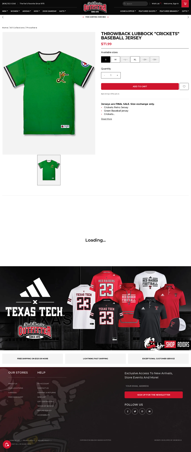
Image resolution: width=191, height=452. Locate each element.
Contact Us (43, 388)
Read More (106, 119)
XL (137, 60)
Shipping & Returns (46, 392)
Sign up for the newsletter (153, 395)
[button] (2, 17)
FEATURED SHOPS (147, 11)
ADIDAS (26, 11)
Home (5, 28)
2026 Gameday (49, 11)
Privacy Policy (29, 440)
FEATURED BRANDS (169, 11)
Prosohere (32, 28)
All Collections (17, 28)
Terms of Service (45, 406)
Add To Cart (140, 86)
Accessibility (43, 415)
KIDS (36, 11)
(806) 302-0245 (9, 4)
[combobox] (135, 4)
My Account (43, 384)
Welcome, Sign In (171, 4)
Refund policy (44, 410)
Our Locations (15, 388)
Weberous (177, 440)
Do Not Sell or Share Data (20, 444)
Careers (12, 392)
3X (156, 60)
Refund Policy (44, 440)
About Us (12, 384)
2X (146, 60)
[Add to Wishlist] (184, 86)
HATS (62, 11)
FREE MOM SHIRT (15, 397)
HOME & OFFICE (127, 11)
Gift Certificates (45, 401)
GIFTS (185, 11)
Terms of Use (14, 440)
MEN (4, 11)
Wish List (156, 3)
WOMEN (15, 11)
